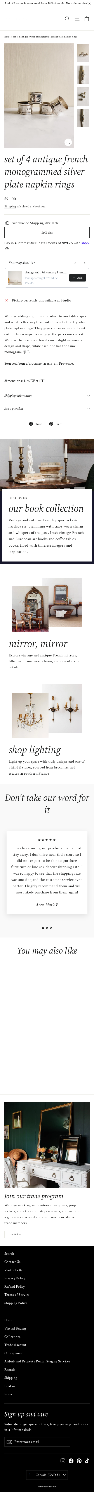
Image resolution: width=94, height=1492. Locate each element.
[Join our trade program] (47, 1145)
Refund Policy (14, 1286)
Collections (12, 1337)
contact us (15, 1234)
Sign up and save (26, 1414)
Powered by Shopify (47, 1486)
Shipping (10, 206)
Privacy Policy (14, 1278)
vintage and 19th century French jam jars (46, 273)
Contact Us (12, 1262)
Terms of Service (17, 1294)
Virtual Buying (15, 1328)
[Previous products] (75, 263)
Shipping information (18, 396)
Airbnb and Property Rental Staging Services (37, 1361)
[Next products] (85, 263)
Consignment (14, 1353)
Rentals (9, 1369)
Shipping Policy (15, 1303)
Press (8, 1394)
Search (9, 1253)
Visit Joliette (13, 1270)
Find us (9, 1386)
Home (7, 36)
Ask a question (13, 408)
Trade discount (15, 1345)
